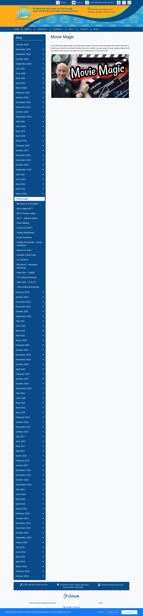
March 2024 (21, 141)
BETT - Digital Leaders (27, 218)
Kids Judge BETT (25, 208)
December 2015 (23, 523)
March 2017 (21, 456)
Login (100, 603)
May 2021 (20, 331)
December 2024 (23, 102)
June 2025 (21, 73)
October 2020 (22, 364)
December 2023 (23, 155)
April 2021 (20, 335)
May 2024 (20, 131)
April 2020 (20, 369)
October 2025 (22, 59)
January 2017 (22, 465)
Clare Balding (23, 223)
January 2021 (22, 350)
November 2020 (23, 359)
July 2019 (20, 393)
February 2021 (22, 345)
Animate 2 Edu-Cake (26, 255)
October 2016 (22, 480)
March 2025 (21, 88)
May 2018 (20, 412)
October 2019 (22, 383)
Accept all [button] (129, 612)
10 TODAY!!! (22, 260)
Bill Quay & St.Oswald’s (28, 204)
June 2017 (21, 441)
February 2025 (22, 93)
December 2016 (23, 470)
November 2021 (23, 306)
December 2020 (23, 355)
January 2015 (22, 576)
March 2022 (21, 194)
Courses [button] (57, 29)
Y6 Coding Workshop (26, 277)
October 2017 (22, 432)
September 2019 (23, 388)
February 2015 (22, 571)
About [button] (28, 29)
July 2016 (20, 489)
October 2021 (22, 311)
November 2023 (23, 160)
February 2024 (22, 145)
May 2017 (20, 446)
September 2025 (23, 64)
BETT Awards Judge (26, 213)
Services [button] (41, 29)
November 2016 (23, 475)
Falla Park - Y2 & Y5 (26, 282)
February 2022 (22, 292)
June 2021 (21, 326)
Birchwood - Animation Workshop (27, 266)
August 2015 (22, 542)
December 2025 (23, 49)
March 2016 (21, 509)
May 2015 (20, 557)
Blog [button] (95, 29)
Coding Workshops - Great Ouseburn (29, 244)
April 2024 (20, 136)
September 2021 (23, 316)
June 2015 (21, 552)
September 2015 (23, 537)
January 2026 (22, 44)
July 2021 (20, 321)
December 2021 (23, 302)
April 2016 (20, 504)
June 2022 (21, 179)
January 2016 (22, 518)
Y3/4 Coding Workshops (28, 287)
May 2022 (20, 184)
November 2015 (23, 528)
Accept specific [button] (112, 612)
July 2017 (20, 436)
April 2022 (20, 189)
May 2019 (20, 403)
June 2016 (21, 494)
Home (16, 29)
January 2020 (22, 379)
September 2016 (23, 484)
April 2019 (20, 408)
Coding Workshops (25, 232)
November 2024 (23, 107)
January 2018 (22, 422)
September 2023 (23, 169)
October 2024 (22, 112)
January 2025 (22, 97)
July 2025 (20, 68)
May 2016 (20, 499)
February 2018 (22, 417)
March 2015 (21, 566)
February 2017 (22, 460)
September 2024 (23, 117)
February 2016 (22, 513)
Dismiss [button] (101, 612)
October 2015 (22, 533)
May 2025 (20, 78)
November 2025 (23, 54)
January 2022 (22, 297)
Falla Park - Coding (25, 272)
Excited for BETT (24, 228)
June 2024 (21, 126)
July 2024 (20, 121)
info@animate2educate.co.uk (112, 585)
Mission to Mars (24, 250)
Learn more (66, 612)
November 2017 (23, 427)
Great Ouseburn (24, 237)
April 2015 (20, 561)
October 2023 (22, 165)
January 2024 (22, 150)
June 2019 (21, 398)
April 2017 (20, 451)
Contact (84, 29)
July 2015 (20, 547)
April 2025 (20, 83)
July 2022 (20, 174)
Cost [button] (70, 29)
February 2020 (22, 374)
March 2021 (21, 340)
